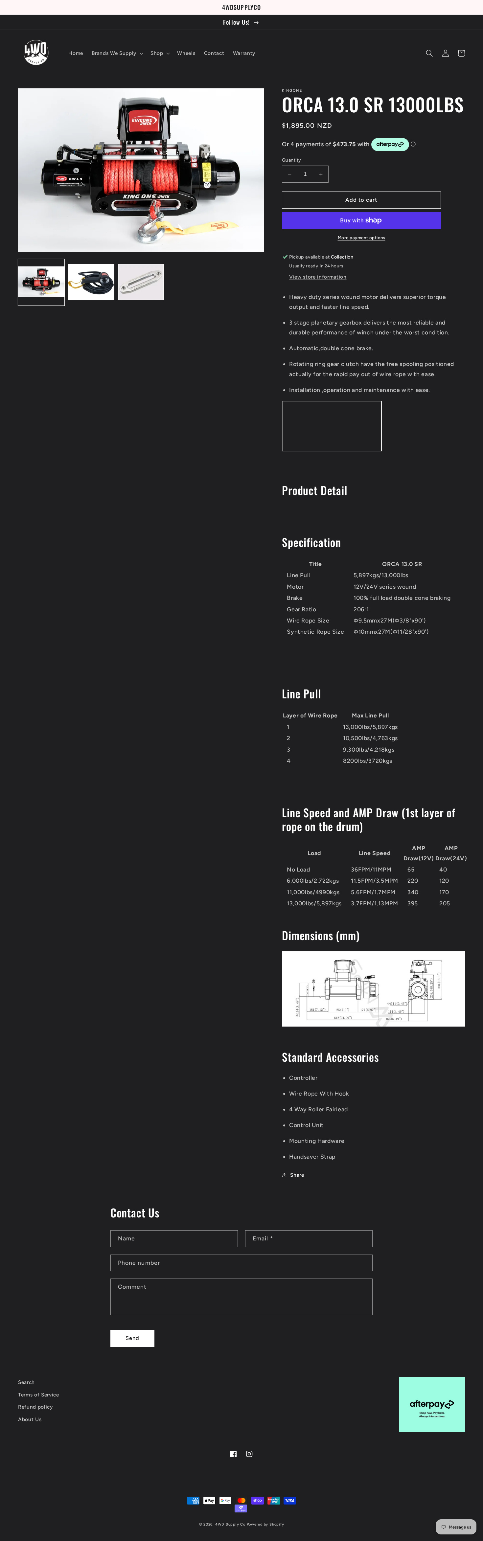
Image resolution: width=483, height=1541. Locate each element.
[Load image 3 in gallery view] (141, 282)
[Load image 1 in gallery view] (41, 282)
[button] (116, 53)
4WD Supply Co (230, 1524)
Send (132, 1338)
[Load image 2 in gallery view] (91, 282)
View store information (318, 277)
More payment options (361, 237)
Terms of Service (38, 1395)
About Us (29, 1419)
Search (26, 1382)
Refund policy (35, 1407)
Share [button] (297, 1175)
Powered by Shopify (265, 1524)
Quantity (291, 160)
